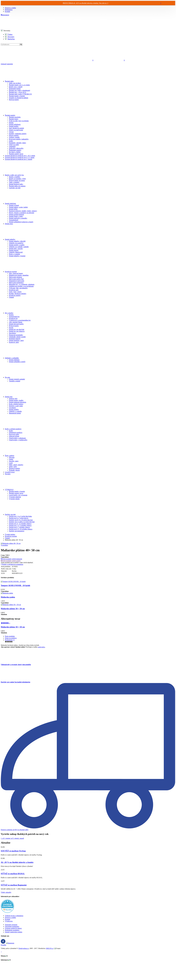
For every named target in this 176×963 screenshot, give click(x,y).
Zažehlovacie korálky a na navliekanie (21, 286)
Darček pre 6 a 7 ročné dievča (18, 518)
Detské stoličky (14, 409)
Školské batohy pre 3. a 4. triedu (19, 85)
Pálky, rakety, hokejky (16, 465)
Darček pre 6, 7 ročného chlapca (19, 527)
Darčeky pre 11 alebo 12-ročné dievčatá (22, 522)
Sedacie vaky (13, 398)
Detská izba (8, 397)
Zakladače (12, 146)
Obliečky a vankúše (15, 411)
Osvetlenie (12, 408)
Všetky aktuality (6, 892)
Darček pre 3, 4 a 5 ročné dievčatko (20, 516)
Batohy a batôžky (14, 177)
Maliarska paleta (8, 597)
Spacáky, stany (14, 461)
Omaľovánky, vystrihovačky (18, 440)
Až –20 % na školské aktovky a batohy (17, 862)
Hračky (11, 315)
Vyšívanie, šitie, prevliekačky (18, 288)
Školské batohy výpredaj (17, 96)
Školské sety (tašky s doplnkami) (19, 90)
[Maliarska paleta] (7, 593)
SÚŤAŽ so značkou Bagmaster (14, 885)
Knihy (11, 431)
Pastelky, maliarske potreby (17, 133)
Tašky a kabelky (14, 182)
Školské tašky (9, 81)
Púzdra (11, 122)
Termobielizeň (13, 220)
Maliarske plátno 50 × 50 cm (13, 609)
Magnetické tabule (15, 413)
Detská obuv (9, 224)
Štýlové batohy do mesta (17, 180)
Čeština (10, 34)
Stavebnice (12, 333)
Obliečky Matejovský (16, 252)
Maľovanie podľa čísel (16, 279)
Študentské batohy (15, 88)
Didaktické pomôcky (15, 432)
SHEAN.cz (49, 948)
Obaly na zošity (14, 144)
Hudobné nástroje (14, 338)
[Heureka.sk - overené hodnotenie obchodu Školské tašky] (7, 912)
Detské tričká (13, 209)
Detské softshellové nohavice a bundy (21, 222)
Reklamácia (8, 9)
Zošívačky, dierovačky (16, 148)
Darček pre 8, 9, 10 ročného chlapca (20, 529)
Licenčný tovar (10, 472)
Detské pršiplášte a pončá (17, 362)
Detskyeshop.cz (24, 948)
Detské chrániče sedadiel (17, 379)
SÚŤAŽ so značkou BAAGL (13, 874)
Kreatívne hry (13, 318)
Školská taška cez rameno (17, 186)
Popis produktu (10, 636)
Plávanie (11, 457)
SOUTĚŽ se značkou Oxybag (13, 851)
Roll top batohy (14, 99)
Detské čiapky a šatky (16, 216)
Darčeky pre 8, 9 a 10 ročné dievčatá (21, 520)
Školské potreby (10, 115)
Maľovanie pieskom (15, 277)
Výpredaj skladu (14, 499)
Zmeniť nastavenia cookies (13, 932)
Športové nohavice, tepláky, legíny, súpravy (23, 211)
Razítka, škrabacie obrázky (17, 293)
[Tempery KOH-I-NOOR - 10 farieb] (13, 581)
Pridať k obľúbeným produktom (12, 564)
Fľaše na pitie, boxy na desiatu (19, 121)
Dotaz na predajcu (11, 638)
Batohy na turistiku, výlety (17, 179)
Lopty (11, 463)
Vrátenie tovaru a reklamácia (14, 916)
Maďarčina (11, 39)
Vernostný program (11, 925)
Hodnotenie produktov (12, 930)
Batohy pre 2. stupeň (15, 87)
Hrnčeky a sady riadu (16, 406)
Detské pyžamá (14, 205)
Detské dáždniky (14, 360)
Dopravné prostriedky (16, 335)
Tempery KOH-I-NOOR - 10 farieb (15, 585)
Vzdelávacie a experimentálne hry (20, 320)
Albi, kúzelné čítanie (15, 322)
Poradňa (3, 945)
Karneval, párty (14, 342)
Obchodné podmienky (12, 926)
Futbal (11, 459)
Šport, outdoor (9, 455)
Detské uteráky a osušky (17, 245)
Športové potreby (14, 468)
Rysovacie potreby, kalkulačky (19, 139)
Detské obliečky (10, 239)
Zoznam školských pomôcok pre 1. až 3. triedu (20, 155)
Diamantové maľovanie (16, 281)
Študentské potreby (15, 150)
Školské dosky (13, 119)
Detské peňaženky (15, 124)
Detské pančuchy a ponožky (18, 218)
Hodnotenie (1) (10, 640)
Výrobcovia (9, 921)
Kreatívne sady (14, 290)
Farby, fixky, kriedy (15, 292)
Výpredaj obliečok (15, 497)
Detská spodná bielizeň (16, 214)
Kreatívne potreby (15, 295)
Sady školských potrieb (16, 128)
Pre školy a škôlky (15, 152)
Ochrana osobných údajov (13, 928)
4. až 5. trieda (13, 838)
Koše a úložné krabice (16, 404)
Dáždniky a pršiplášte (12, 358)
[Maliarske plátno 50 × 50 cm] (11, 604)
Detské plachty (14, 250)
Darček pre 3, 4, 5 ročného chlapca (20, 525)
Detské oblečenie (10, 203)
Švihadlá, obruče (14, 470)
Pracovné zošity (14, 434)
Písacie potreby (14, 135)
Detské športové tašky (16, 184)
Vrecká (11, 132)
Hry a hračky (9, 313)
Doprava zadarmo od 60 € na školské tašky (15, 830)
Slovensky (11, 37)
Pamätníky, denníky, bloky (17, 143)
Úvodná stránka (10, 534)
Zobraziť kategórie (7, 64)
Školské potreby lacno (16, 154)
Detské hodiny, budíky (16, 400)
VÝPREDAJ (9, 489)
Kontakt (7, 11)
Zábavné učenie (14, 436)
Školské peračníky (15, 117)
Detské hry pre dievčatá (16, 329)
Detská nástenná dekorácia (17, 402)
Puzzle (11, 327)
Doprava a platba (10, 8)
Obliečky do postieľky (16, 243)
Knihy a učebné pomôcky (13, 429)
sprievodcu (41, 647)
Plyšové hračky (14, 326)
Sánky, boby (13, 466)
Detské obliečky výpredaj (17, 256)
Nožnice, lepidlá (14, 137)
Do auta (7, 377)
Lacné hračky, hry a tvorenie (18, 495)
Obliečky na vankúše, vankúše (19, 247)
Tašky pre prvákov (15, 83)
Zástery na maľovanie (16, 130)
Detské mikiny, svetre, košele (18, 207)
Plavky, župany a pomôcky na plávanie (21, 213)
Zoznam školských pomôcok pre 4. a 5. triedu (19, 157)
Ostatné (11, 297)
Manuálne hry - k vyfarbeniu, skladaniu (21, 284)
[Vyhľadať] (21, 44)
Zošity (11, 141)
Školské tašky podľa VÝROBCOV (20, 94)
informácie (5, 15)
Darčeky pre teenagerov (16, 531)
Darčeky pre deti (10, 514)
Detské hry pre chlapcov (17, 331)
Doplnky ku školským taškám (18, 98)
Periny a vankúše (14, 254)
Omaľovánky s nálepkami (17, 438)
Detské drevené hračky (16, 324)
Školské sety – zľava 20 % (17, 92)
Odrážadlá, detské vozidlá (17, 337)
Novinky (8, 474)
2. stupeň (21, 838)
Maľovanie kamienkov (16, 282)
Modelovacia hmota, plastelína (19, 275)
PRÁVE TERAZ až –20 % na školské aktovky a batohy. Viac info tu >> (85, 3)
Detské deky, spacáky (16, 248)
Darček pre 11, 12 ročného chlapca (20, 523)
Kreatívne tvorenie (11, 271)
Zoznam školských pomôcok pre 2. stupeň (18, 159)
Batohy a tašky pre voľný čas (14, 175)
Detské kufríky (14, 126)
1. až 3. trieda (5, 838)
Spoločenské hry (14, 316)
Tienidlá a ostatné (14, 381)
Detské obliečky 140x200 (17, 241)
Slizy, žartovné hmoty (16, 273)
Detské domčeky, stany (16, 340)
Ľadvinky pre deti (14, 188)
